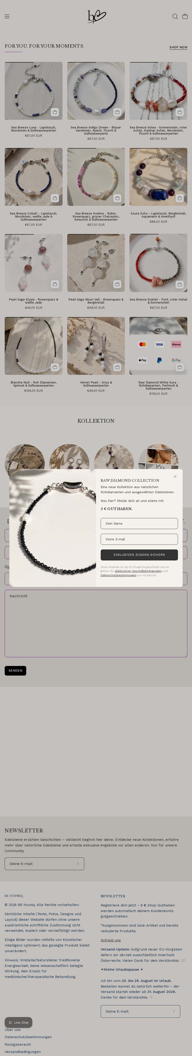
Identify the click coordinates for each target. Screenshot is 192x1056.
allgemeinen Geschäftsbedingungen (138, 571)
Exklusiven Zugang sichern (139, 554)
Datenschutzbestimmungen (119, 575)
